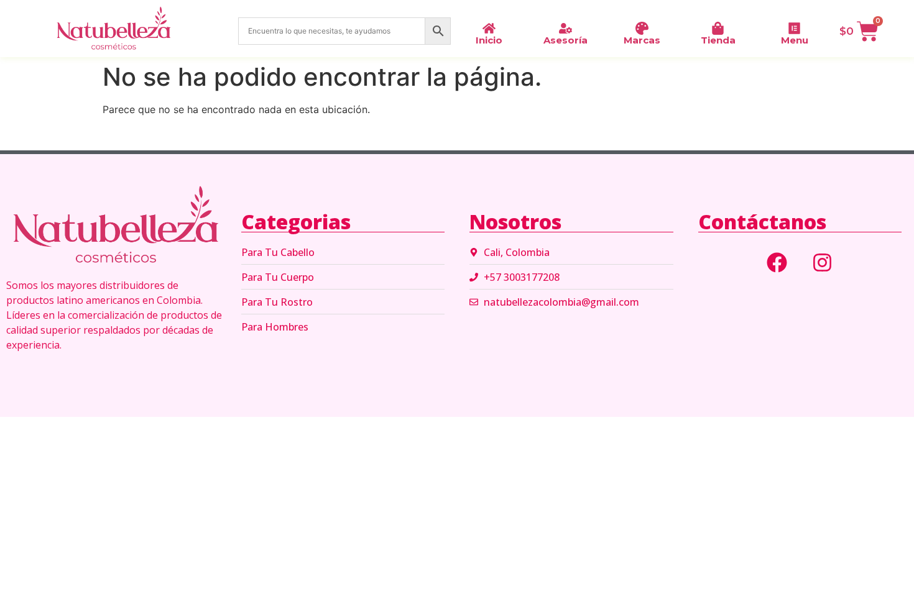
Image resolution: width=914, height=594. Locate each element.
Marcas (642, 40)
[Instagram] (822, 262)
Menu (794, 40)
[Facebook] (777, 262)
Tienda (718, 40)
